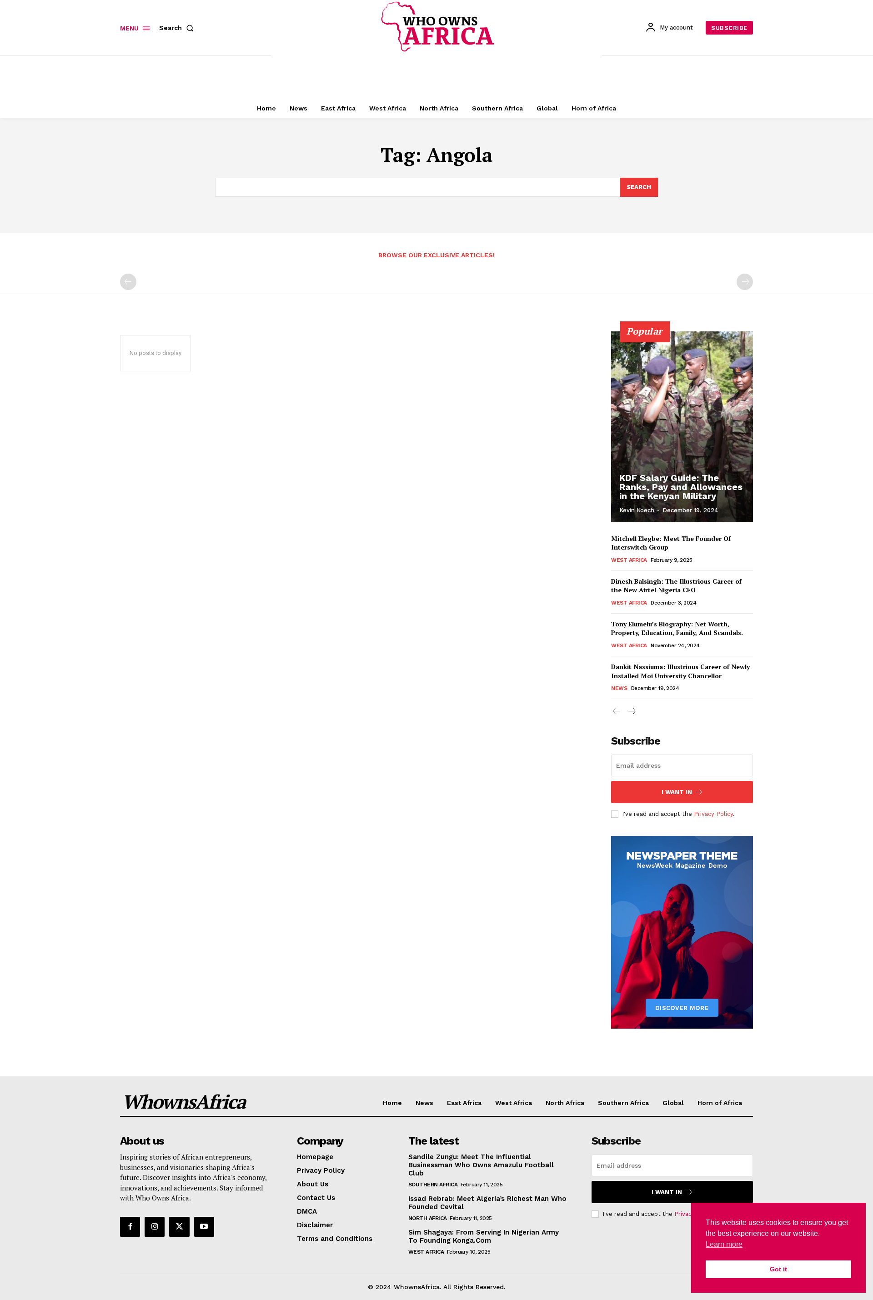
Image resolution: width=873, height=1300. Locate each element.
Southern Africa (433, 1184)
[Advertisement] (436, 75)
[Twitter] (179, 1227)
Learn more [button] (724, 1244)
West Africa (629, 560)
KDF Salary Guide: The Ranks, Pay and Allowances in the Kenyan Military (681, 486)
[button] (178, 27)
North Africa (427, 1218)
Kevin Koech (636, 510)
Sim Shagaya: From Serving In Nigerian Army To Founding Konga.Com (483, 1236)
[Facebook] (130, 1227)
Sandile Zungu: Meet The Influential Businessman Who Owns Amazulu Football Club (481, 1165)
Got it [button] (778, 1269)
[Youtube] (204, 1227)
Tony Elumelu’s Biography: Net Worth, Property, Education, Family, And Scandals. (677, 628)
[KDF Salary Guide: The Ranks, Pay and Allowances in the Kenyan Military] (682, 426)
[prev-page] (128, 282)
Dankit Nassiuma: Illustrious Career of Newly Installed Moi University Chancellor (680, 671)
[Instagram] (155, 1227)
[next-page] (631, 711)
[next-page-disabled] (745, 282)
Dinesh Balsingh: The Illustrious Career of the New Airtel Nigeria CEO (676, 586)
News (619, 688)
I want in (677, 792)
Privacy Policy (713, 813)
